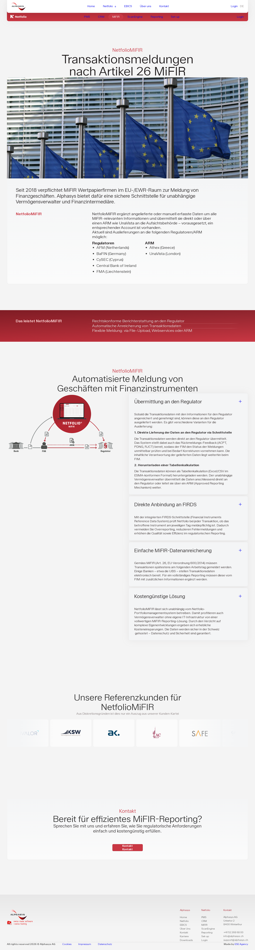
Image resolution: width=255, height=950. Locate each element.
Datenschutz (105, 944)
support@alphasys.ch (235, 940)
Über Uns (185, 928)
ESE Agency (241, 944)
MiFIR (204, 924)
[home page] (20, 914)
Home (183, 917)
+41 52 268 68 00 (233, 932)
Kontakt (184, 932)
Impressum (84, 944)
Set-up (205, 936)
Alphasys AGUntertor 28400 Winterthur (232, 921)
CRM (204, 921)
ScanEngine (208, 928)
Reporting (206, 932)
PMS (203, 917)
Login (204, 940)
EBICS (183, 924)
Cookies (66, 944)
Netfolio (184, 921)
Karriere (184, 936)
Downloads (186, 940)
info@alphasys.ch (233, 936)
